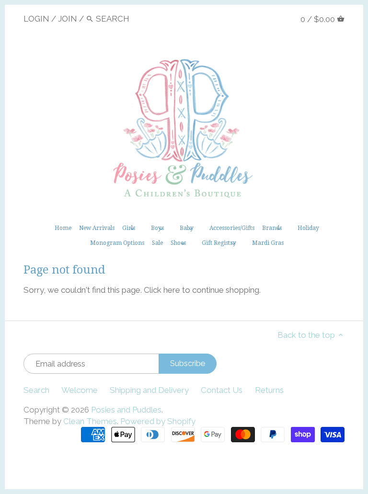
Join (67, 18)
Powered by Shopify (158, 421)
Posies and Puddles (126, 409)
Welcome (79, 390)
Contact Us (221, 390)
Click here (162, 290)
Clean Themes (90, 421)
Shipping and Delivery (149, 390)
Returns (269, 390)
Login (36, 18)
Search (36, 390)
